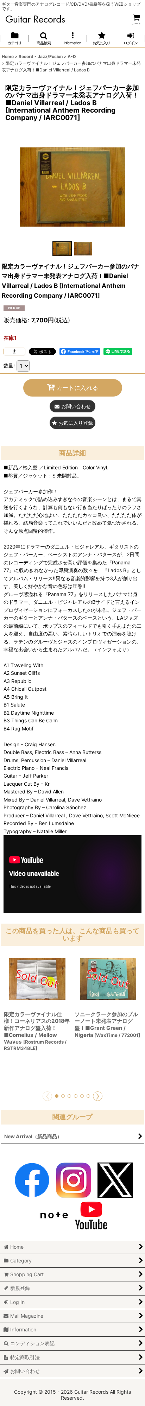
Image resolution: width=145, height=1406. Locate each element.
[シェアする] (14, 351)
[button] (43, 38)
